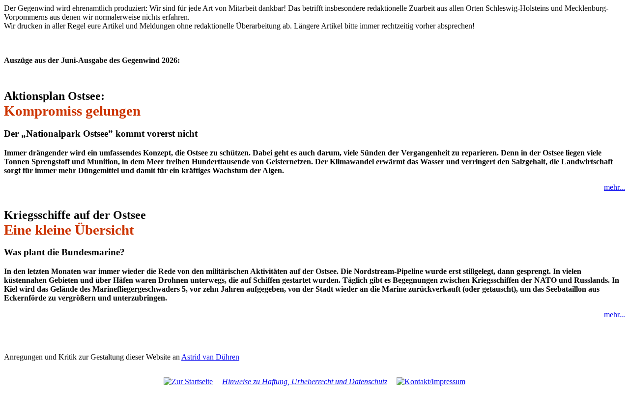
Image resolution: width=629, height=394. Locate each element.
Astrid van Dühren (210, 357)
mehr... (614, 187)
